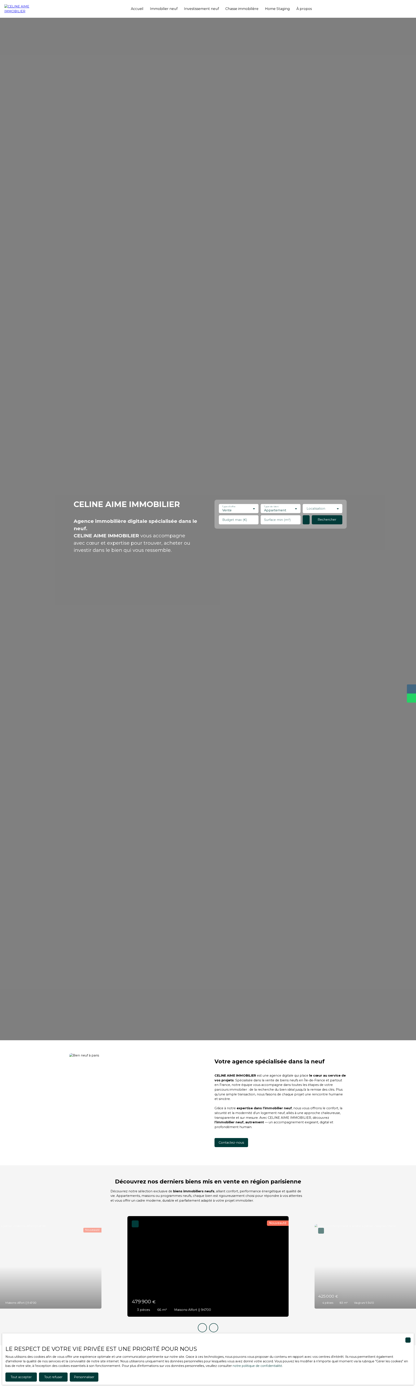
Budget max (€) (234, 520)
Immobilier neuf (163, 9)
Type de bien (271, 506)
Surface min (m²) (277, 520)
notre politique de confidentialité (257, 1366)
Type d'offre (229, 506)
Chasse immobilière (241, 9)
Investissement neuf (201, 9)
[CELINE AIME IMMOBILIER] (26, 9)
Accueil (137, 9)
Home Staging (277, 9)
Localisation (316, 508)
